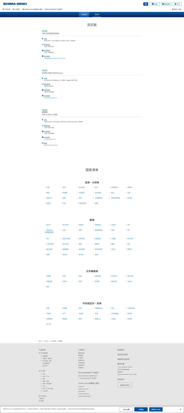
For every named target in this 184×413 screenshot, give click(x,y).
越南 (96, 203)
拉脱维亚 (98, 238)
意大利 (81, 254)
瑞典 (112, 244)
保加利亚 (98, 225)
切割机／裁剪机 (47, 358)
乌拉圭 (129, 281)
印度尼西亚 (82, 203)
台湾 (80, 198)
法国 (112, 230)
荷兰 (47, 238)
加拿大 (65, 281)
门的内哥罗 (50, 244)
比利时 (113, 225)
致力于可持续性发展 (123, 369)
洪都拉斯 (49, 281)
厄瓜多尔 (114, 276)
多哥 (96, 313)
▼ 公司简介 (16, 9)
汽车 (44, 386)
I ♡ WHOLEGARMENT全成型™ (87, 378)
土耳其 (113, 319)
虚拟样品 (120, 372)
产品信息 (42, 349)
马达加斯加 (115, 313)
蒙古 (112, 192)
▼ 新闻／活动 (176, 9)
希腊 (47, 254)
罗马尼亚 (130, 238)
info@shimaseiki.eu (50, 98)
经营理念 (80, 355)
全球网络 (84, 14)
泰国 (64, 198)
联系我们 (167, 4)
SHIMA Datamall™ (83, 389)
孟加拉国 (98, 192)
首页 (40, 341)
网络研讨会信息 (123, 359)
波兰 (128, 225)
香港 (64, 187)
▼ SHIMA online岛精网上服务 (32, 9)
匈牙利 (65, 254)
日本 (128, 192)
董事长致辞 (81, 353)
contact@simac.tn (50, 139)
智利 (47, 287)
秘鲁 (80, 276)
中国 (47, 187)
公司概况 (80, 358)
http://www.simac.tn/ (51, 145)
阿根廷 (48, 276)
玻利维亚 (98, 276)
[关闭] (180, 409)
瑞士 (128, 244)
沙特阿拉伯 (131, 308)
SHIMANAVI (82, 391)
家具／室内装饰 (47, 384)
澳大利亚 (82, 187)
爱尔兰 (48, 225)
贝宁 (64, 313)
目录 (155, 4)
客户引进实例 (42, 396)
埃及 (80, 308)
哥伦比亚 (130, 276)
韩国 (47, 192)
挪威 (80, 244)
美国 (80, 281)
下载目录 (41, 398)
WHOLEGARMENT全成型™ (54, 9)
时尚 (44, 374)
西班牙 (129, 249)
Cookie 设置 (126, 409)
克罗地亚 (82, 238)
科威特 (81, 313)
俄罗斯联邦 (98, 230)
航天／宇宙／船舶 (48, 388)
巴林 (112, 308)
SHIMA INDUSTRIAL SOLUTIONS (127, 374)
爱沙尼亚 (66, 225)
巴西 (64, 276)
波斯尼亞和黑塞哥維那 (49, 231)
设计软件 (44, 366)
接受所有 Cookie (155, 409)
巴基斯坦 (114, 187)
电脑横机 (45, 356)
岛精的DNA (81, 360)
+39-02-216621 (48, 86)
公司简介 (46, 341)
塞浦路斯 (66, 249)
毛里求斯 (49, 319)
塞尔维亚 (49, 249)
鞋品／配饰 (46, 381)
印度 (64, 203)
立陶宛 (113, 238)
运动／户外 (46, 376)
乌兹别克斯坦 (115, 198)
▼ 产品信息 (6, 9)
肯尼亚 (129, 313)
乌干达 (48, 324)
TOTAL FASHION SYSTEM (125, 367)
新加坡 (129, 198)
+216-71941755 (49, 46)
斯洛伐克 (82, 249)
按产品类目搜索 (43, 353)
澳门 (96, 187)
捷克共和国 (66, 238)
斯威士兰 (98, 319)
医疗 (44, 379)
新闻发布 (121, 349)
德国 (80, 230)
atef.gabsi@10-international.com (54, 58)
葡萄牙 (97, 244)
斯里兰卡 (49, 198)
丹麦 (64, 230)
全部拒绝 (141, 409)
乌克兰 (113, 249)
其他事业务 (81, 365)
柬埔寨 (65, 192)
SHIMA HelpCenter (83, 394)
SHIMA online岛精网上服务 (88, 383)
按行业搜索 (42, 371)
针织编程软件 (46, 363)
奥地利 (81, 225)
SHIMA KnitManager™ (84, 396)
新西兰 (48, 203)
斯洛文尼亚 (98, 249)
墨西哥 (97, 281)
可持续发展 (81, 363)
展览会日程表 (123, 354)
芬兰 (128, 230)
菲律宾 (129, 187)
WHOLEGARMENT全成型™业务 (87, 376)
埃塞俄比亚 (98, 308)
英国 (96, 254)
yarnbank (81, 386)
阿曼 (47, 308)
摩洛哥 (65, 319)
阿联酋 (65, 308)
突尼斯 (97, 14)
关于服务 (41, 401)
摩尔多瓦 (66, 244)
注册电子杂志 (125, 385)
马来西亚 (82, 192)
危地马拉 (114, 281)
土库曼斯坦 (98, 198)
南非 (80, 319)
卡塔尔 (48, 313)
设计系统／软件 (47, 361)
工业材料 (45, 391)
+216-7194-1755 (49, 128)
